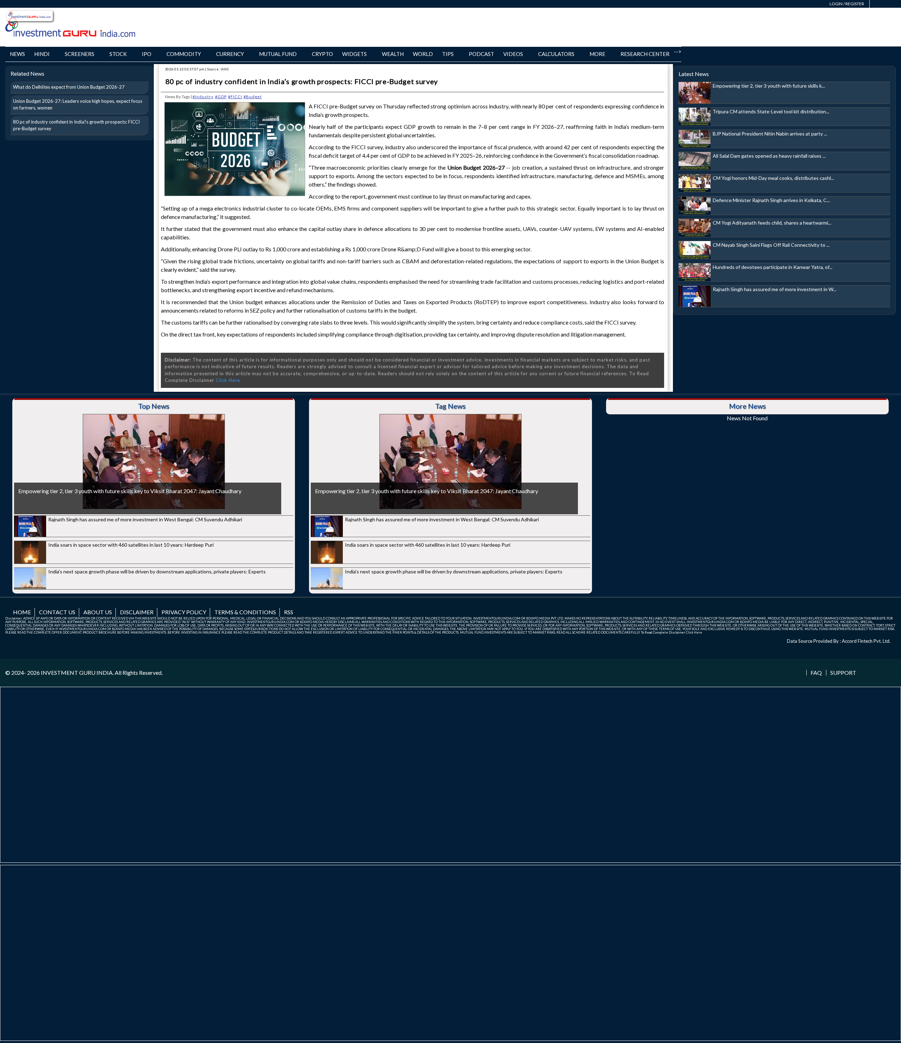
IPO (146, 54)
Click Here (228, 380)
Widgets (354, 54)
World (423, 54)
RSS (288, 612)
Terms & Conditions (245, 612)
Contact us (57, 612)
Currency (230, 54)
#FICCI (235, 96)
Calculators (556, 54)
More (597, 54)
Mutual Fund (278, 54)
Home (22, 612)
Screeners (79, 54)
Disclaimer (136, 612)
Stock (118, 54)
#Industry (203, 96)
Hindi (42, 54)
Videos (513, 54)
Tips (448, 54)
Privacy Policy (184, 612)
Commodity (183, 54)
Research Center (644, 54)
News (17, 54)
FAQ (816, 673)
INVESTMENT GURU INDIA (77, 672)
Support (843, 673)
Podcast (481, 54)
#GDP (221, 96)
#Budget (253, 96)
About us (97, 612)
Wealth (393, 54)
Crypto (322, 54)
